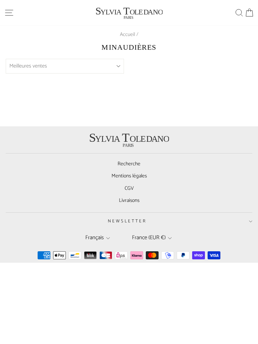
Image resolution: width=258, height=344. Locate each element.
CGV (129, 188)
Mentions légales (129, 176)
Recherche (129, 164)
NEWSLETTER (127, 221)
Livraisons (129, 200)
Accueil (127, 34)
